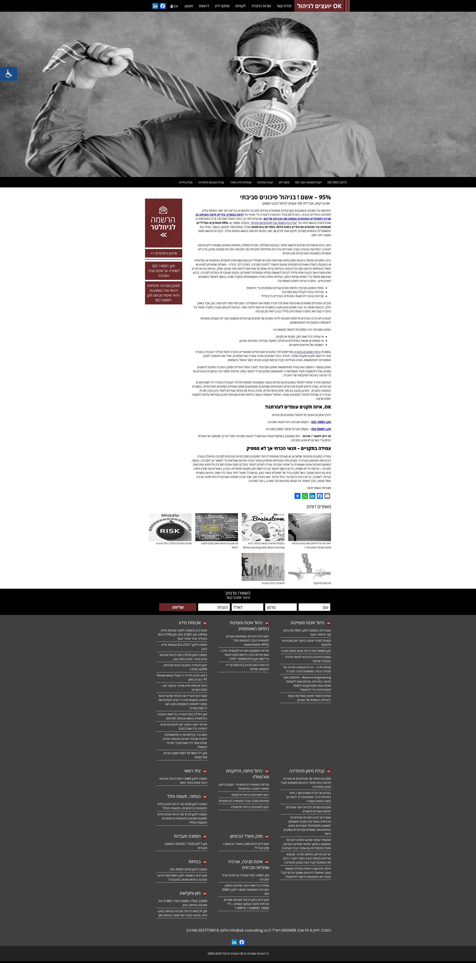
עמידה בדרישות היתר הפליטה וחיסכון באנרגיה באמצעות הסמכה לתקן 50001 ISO (245, 889)
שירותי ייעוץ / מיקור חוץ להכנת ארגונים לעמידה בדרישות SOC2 (184, 726)
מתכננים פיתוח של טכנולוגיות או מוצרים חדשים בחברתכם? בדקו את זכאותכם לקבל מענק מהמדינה (306, 782)
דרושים (204, 5)
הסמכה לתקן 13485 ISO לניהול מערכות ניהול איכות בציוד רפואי (183, 780)
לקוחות (240, 5)
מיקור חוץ (284, 182)
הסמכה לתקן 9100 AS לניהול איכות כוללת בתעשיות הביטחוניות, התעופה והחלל (182, 806)
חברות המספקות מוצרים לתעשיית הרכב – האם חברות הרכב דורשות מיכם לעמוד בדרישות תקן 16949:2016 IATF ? (244, 655)
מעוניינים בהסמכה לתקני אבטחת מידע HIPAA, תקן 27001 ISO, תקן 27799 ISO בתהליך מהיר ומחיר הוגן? (182, 634)
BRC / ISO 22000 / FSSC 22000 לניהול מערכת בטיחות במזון (182, 903)
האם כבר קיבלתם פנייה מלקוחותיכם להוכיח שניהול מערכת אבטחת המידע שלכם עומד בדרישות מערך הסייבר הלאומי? (185, 741)
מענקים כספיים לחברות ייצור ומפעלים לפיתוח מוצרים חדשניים (308, 809)
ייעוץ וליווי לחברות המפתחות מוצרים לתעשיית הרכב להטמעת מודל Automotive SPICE (247, 640)
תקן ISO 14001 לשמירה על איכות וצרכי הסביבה (164, 270)
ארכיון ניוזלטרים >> (163, 253)
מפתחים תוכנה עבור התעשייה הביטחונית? (243, 801)
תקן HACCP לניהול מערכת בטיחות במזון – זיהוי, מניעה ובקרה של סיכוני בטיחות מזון (182, 913)
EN (176, 6)
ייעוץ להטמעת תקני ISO (308, 182)
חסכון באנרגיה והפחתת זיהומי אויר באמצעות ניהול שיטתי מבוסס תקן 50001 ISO (163, 293)
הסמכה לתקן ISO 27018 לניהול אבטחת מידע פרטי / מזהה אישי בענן (183, 657)
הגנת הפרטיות (265, 182)
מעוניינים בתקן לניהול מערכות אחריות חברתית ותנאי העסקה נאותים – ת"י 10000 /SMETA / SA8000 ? (246, 904)
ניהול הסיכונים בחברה (307, 352)
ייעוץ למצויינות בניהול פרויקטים (250, 795)
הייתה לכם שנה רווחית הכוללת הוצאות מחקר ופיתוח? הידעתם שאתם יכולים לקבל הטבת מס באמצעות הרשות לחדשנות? (306, 872)
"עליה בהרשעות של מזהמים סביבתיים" (274, 223)
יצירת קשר (284, 5)
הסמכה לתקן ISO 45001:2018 (188, 869)
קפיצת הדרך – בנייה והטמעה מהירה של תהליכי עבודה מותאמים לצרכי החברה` (307, 669)
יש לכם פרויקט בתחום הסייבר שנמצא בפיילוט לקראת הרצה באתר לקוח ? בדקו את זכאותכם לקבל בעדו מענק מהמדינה (307, 858)
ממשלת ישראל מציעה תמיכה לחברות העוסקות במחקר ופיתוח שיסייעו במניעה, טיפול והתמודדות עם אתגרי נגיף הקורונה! (306, 844)
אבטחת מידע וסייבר (240, 182)
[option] (238, 94)
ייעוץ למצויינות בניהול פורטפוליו (250, 807)
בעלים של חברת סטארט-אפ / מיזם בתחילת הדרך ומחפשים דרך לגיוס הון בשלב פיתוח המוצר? (309, 797)
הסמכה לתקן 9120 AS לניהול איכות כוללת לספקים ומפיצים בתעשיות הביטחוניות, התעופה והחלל (182, 818)
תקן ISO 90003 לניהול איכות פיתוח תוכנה (306, 651)
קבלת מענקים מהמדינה (211, 182)
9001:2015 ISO (337, 182)
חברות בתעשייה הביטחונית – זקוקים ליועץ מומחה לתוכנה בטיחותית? (244, 786)
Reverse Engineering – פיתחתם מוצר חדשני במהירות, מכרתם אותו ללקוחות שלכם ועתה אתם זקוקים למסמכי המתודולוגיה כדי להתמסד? (307, 683)
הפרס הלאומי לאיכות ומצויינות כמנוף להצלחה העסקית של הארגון (309, 698)
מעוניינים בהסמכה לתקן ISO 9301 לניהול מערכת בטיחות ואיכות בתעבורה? (182, 877)
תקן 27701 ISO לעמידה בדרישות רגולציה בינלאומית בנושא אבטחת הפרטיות (182, 716)
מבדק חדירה (185, 182)
